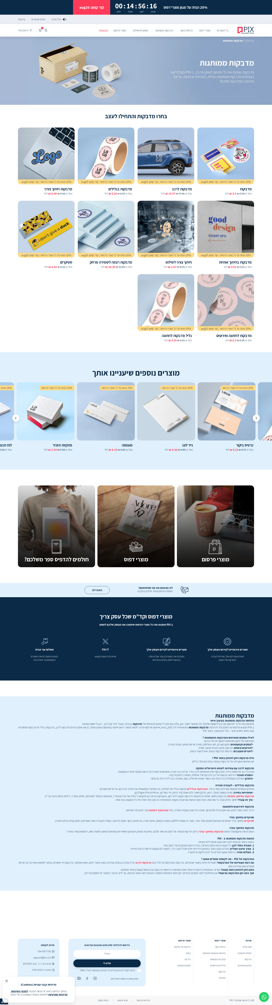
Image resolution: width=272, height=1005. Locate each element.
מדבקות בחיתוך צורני (211, 831)
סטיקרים (249, 821)
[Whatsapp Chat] (264, 997)
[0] (40, 30)
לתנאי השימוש (19, 991)
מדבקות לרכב (143, 862)
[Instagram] (94, 978)
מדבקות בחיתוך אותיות (240, 796)
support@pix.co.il (42, 957)
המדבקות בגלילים (197, 789)
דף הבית (250, 40)
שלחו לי (107, 963)
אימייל (107, 953)
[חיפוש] (46, 30)
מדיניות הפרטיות (58, 994)
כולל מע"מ (56, 19)
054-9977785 (44, 951)
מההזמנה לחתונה (158, 810)
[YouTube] (78, 978)
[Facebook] (86, 978)
